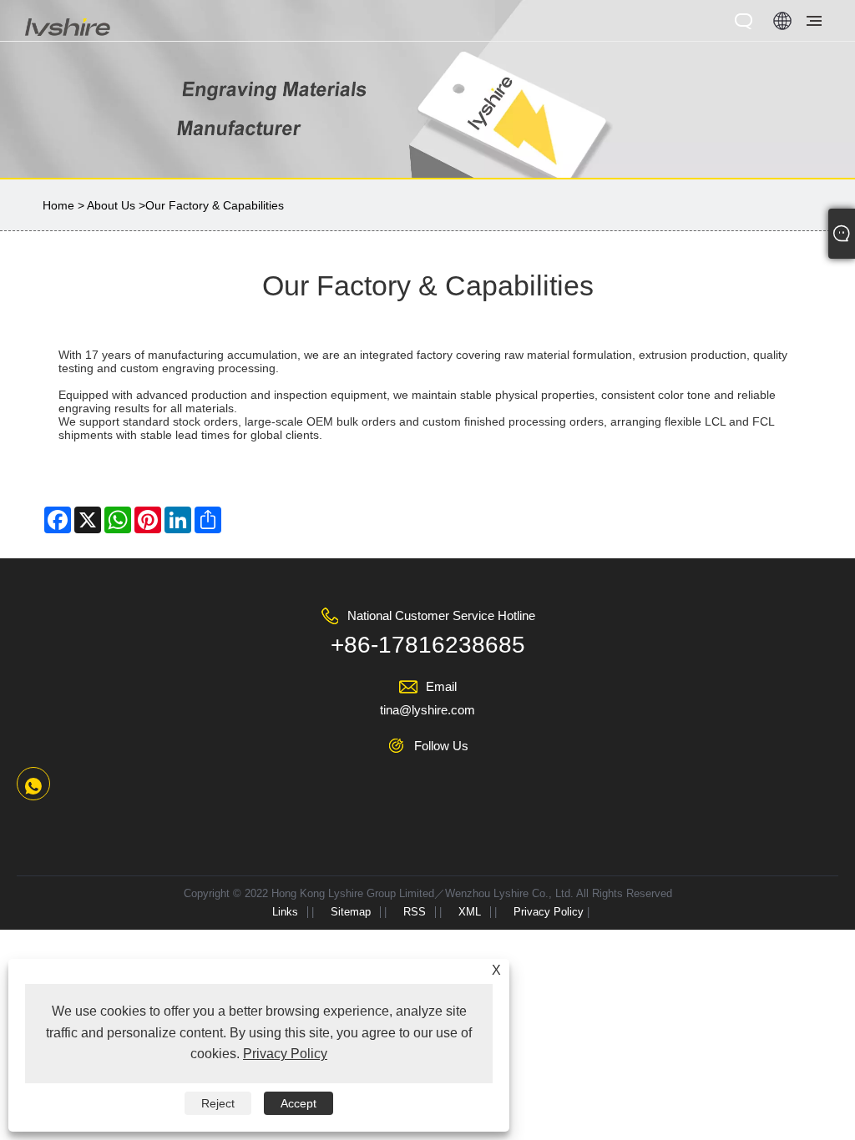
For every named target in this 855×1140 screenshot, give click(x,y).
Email (441, 686)
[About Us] (427, 87)
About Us (111, 205)
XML (469, 911)
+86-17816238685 (428, 645)
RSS (414, 911)
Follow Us (441, 746)
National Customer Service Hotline (441, 615)
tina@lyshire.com (427, 710)
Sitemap (351, 911)
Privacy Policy (549, 911)
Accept (298, 1103)
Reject (218, 1103)
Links (285, 911)
